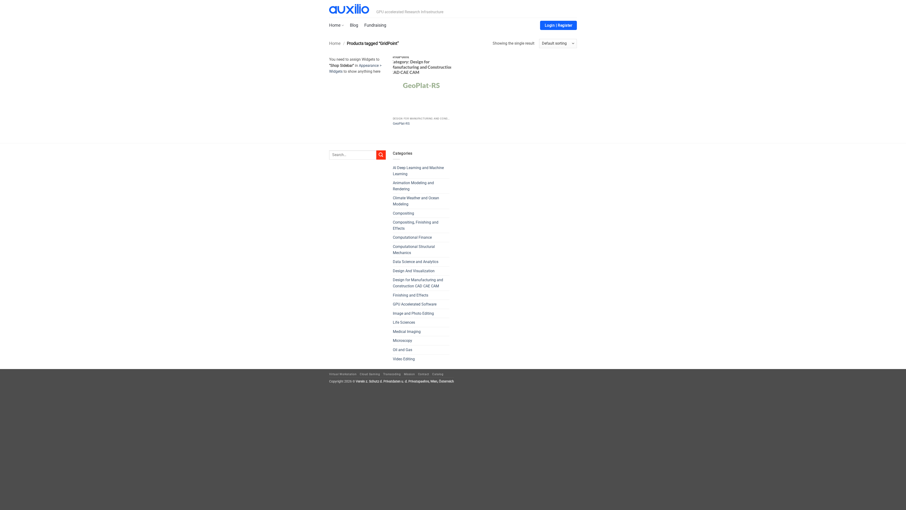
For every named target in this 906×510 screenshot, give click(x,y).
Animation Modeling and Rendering (413, 186)
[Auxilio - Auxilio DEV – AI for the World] (349, 9)
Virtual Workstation (343, 374)
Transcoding (392, 374)
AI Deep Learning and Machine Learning (418, 171)
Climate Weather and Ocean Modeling (416, 201)
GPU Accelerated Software (414, 304)
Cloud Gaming (370, 374)
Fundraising (375, 25)
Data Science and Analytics (415, 261)
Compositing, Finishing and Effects (415, 225)
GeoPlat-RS (401, 124)
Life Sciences (404, 322)
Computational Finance (412, 237)
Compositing (403, 213)
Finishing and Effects (410, 295)
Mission (409, 374)
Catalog (437, 374)
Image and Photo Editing (413, 313)
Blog (354, 25)
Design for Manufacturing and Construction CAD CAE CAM (418, 283)
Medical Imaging (407, 331)
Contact (423, 374)
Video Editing (404, 359)
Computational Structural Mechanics (414, 249)
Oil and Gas (402, 350)
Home (335, 25)
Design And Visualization (414, 271)
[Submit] (381, 155)
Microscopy (402, 340)
